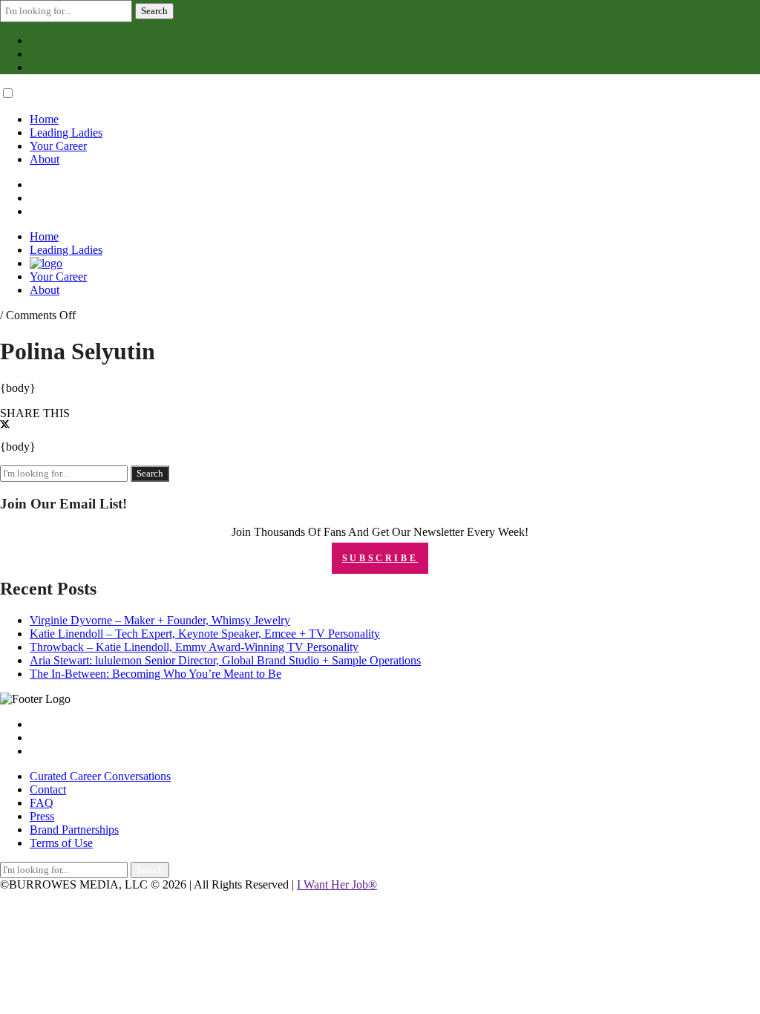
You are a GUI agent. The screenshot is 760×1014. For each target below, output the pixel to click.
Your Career (58, 146)
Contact (48, 789)
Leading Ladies (66, 132)
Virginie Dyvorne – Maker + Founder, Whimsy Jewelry (160, 620)
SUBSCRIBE (380, 558)
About (44, 159)
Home (44, 119)
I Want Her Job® (337, 884)
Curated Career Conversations (100, 776)
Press (42, 816)
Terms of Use (61, 843)
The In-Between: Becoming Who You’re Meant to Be (155, 673)
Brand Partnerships (74, 829)
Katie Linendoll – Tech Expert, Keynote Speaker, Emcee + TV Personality (205, 633)
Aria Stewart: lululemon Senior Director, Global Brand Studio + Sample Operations (225, 660)
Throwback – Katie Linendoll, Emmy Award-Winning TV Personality (194, 647)
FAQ (41, 803)
